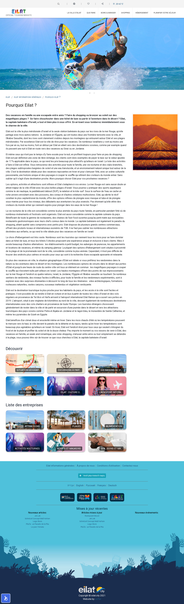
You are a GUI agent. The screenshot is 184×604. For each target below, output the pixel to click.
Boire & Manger (108, 13)
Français (101, 485)
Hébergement (141, 13)
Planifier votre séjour (165, 13)
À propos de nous (86, 465)
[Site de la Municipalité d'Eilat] (84, 497)
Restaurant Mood (92, 516)
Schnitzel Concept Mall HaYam (37, 518)
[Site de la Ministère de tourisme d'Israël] (101, 497)
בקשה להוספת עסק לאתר (94, 475)
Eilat (8, 96)
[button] (5, 598)
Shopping (125, 13)
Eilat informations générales (27, 96)
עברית (71, 485)
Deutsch (112, 485)
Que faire (91, 13)
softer (98, 599)
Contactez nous (130, 465)
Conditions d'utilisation (108, 465)
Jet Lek (37, 516)
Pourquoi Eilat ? (52, 96)
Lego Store (37, 521)
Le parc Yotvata (37, 527)
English (80, 485)
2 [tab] (94, 93)
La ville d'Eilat (74, 13)
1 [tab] (89, 93)
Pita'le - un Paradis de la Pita (37, 524)
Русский (90, 485)
